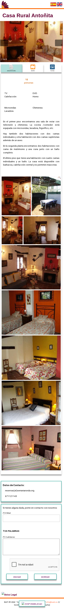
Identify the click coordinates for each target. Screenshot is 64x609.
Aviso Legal (10, 594)
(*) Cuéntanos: (9, 537)
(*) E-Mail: (7, 513)
